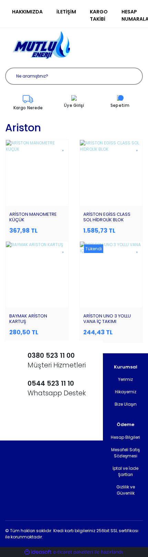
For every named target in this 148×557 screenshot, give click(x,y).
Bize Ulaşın (126, 404)
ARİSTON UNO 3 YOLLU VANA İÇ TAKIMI (107, 319)
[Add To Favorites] (63, 147)
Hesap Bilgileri (125, 437)
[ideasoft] (38, 552)
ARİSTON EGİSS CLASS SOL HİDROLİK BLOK (106, 217)
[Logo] (41, 45)
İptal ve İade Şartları (125, 471)
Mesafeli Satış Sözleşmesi (125, 453)
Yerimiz (125, 379)
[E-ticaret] (73, 552)
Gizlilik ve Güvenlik (125, 490)
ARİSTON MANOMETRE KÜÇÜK (33, 217)
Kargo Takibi (99, 15)
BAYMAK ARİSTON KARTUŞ (28, 319)
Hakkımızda (27, 11)
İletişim (66, 11)
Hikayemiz (125, 392)
